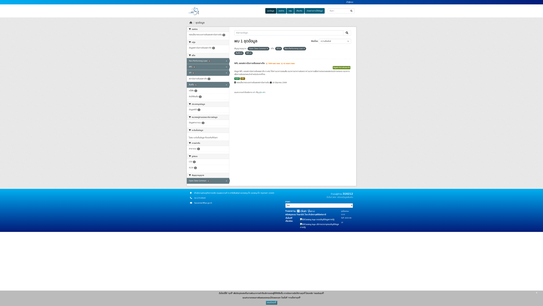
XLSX (237, 78)
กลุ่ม (290, 10)
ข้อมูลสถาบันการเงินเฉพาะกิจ (341, 68)
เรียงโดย (314, 41)
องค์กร (281, 10)
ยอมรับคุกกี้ (271, 302)
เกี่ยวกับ (299, 10)
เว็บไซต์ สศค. (332, 197)
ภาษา (287, 201)
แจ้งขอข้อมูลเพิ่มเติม (345, 197)
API (254, 92)
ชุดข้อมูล (270, 10)
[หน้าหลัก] (190, 23)
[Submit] (352, 10)
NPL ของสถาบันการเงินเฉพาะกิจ (249, 63)
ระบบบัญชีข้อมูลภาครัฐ (325, 219)
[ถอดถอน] (267, 49)
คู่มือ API (262, 92)
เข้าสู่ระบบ (349, 2)
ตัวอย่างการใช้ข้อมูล (315, 10)
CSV (242, 78)
